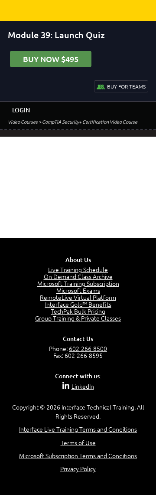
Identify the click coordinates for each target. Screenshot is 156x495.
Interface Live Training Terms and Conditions (78, 429)
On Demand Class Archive (78, 276)
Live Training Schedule (78, 269)
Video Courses (23, 121)
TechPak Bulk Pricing (78, 311)
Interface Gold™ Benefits (78, 304)
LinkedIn (83, 386)
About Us (78, 260)
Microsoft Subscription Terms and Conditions (78, 455)
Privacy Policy (78, 468)
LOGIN (21, 110)
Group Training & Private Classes (78, 318)
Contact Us (78, 338)
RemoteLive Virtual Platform (78, 297)
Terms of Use (78, 442)
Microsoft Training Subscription (78, 283)
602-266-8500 (88, 348)
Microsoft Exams (78, 290)
